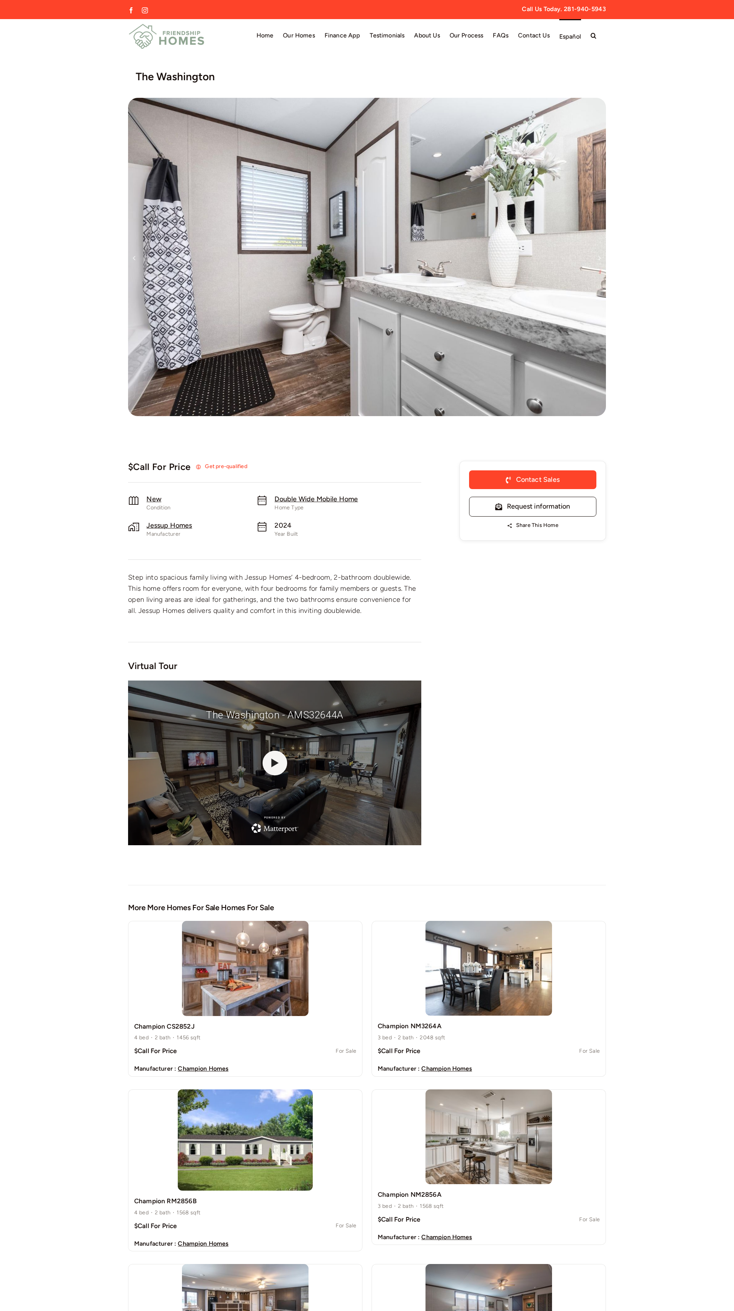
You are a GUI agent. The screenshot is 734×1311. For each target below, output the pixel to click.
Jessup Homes (169, 525)
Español (570, 36)
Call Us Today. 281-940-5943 (564, 9)
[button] (593, 35)
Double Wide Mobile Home (316, 499)
